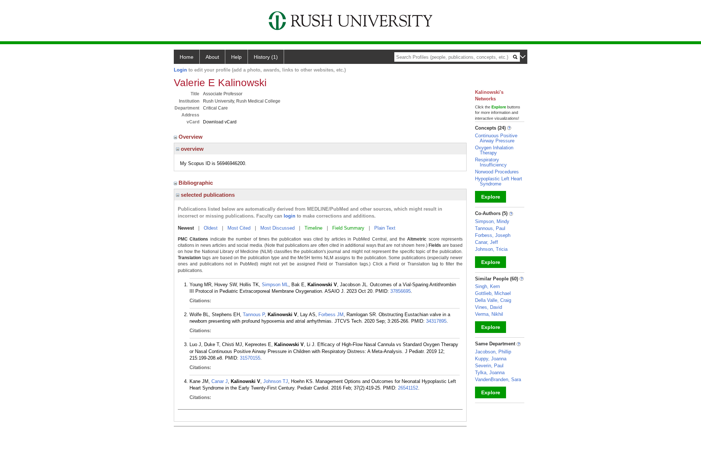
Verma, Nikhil (489, 314)
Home (187, 57)
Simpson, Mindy (492, 221)
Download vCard (220, 121)
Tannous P (254, 314)
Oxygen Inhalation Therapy (494, 150)
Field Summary (348, 228)
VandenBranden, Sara (498, 379)
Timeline (313, 228)
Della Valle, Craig (493, 300)
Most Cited (238, 228)
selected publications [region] (207, 195)
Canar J (219, 381)
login (289, 216)
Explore (490, 197)
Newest (186, 228)
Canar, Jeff (486, 242)
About (212, 57)
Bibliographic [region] (196, 183)
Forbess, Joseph (492, 235)
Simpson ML (275, 284)
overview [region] (191, 149)
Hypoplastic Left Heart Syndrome (498, 181)
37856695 (400, 291)
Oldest (211, 228)
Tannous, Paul (490, 228)
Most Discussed (277, 228)
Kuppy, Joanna (490, 358)
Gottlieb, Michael (493, 293)
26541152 (408, 388)
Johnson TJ (275, 381)
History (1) (266, 57)
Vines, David (488, 307)
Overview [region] (191, 137)
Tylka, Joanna (490, 372)
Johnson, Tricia (491, 249)
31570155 (250, 358)
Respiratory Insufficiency (491, 162)
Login (180, 70)
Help (236, 57)
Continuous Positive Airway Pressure (496, 138)
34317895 (436, 321)
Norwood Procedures (497, 172)
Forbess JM (331, 314)
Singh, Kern (487, 286)
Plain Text (384, 228)
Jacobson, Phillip (493, 351)
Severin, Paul (489, 365)
